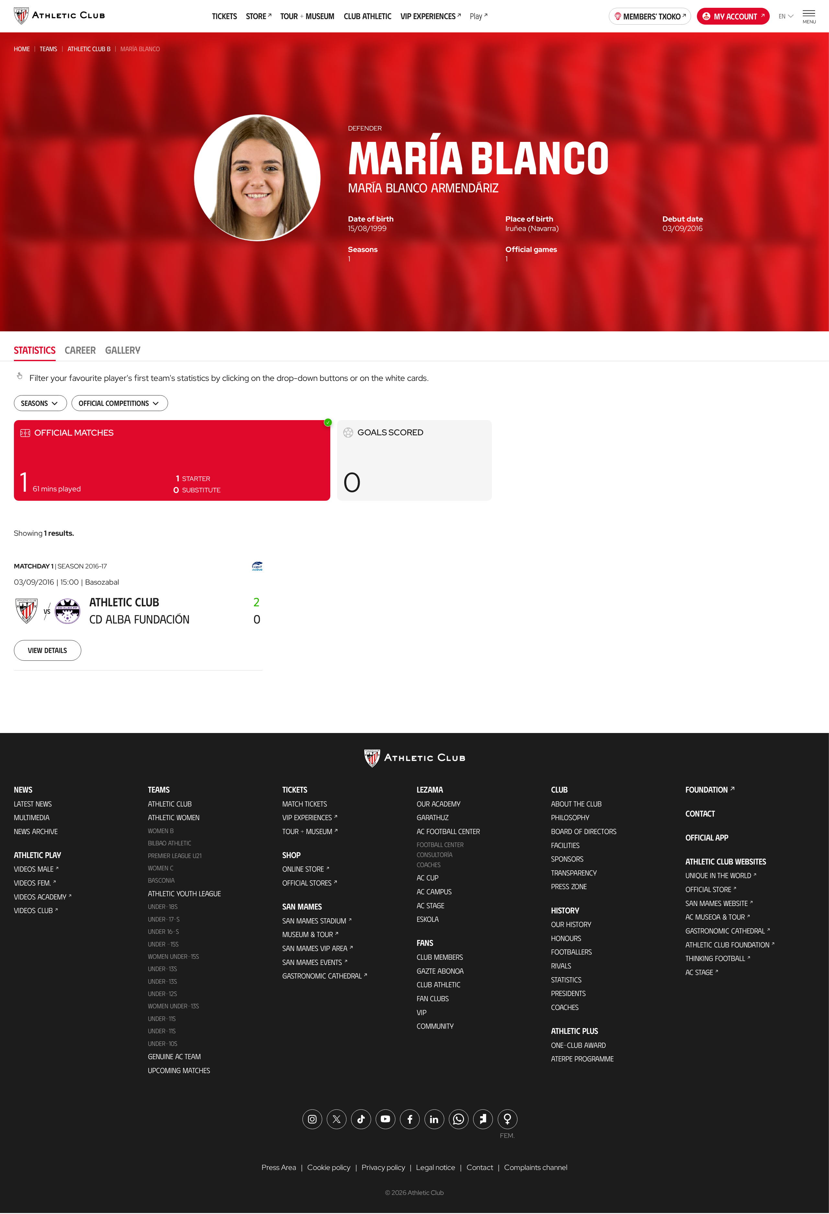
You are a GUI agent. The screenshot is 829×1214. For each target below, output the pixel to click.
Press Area (279, 1167)
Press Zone (569, 886)
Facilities (565, 845)
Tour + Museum (307, 831)
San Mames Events (312, 962)
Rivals (561, 965)
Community (435, 1025)
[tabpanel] (414, 533)
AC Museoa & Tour (715, 916)
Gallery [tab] (123, 349)
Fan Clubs (433, 998)
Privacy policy (383, 1167)
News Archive (36, 831)
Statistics (566, 979)
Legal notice (435, 1167)
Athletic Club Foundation (727, 944)
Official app (707, 837)
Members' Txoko (652, 16)
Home (22, 48)
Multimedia (32, 817)
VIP (421, 1012)
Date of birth (371, 219)
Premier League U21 (174, 855)
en (782, 16)
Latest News (33, 803)
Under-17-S (164, 919)
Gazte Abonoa (440, 970)
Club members (440, 956)
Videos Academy (40, 896)
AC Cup (427, 877)
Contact (700, 813)
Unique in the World (718, 875)
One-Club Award (578, 1044)
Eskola (428, 918)
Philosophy (570, 817)
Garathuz (433, 817)
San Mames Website (717, 903)
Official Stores (307, 882)
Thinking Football (715, 958)
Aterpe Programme (582, 1058)
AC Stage (430, 905)
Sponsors (567, 858)
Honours (566, 938)
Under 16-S (163, 931)
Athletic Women (173, 817)
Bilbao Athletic (169, 843)
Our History (571, 924)
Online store (303, 868)
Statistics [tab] (35, 349)
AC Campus (434, 891)
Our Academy (438, 803)
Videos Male (33, 868)
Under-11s (162, 1031)
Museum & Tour (307, 934)
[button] (172, 460)
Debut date (683, 219)
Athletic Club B (89, 48)
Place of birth (529, 219)
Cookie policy (328, 1167)
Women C (160, 868)
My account (735, 16)
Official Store (708, 889)
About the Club (576, 803)
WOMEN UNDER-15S (173, 956)
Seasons (363, 249)
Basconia (161, 880)
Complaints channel (535, 1167)
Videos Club (33, 910)
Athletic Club (170, 803)
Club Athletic (438, 984)
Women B (161, 830)
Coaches (429, 864)
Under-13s (162, 968)
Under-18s (163, 906)
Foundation (707, 789)
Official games (531, 249)
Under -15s (163, 944)
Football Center (440, 844)
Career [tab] (80, 349)
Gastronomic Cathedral (322, 975)
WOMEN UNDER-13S (173, 1006)
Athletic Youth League (184, 893)
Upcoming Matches (179, 1070)
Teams (48, 48)
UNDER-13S (162, 981)
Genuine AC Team (174, 1056)
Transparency (574, 872)
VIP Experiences (307, 817)
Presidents (568, 993)
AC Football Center (448, 831)
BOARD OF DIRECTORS (584, 831)
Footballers (571, 951)
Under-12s (162, 993)
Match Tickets (304, 803)
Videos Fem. (32, 882)
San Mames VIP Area (314, 948)
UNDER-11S (162, 1018)
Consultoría (434, 854)
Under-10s (162, 1043)
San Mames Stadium (314, 920)
